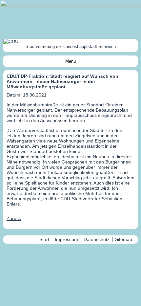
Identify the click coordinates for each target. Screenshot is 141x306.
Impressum (66, 239)
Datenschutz (97, 239)
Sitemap (123, 239)
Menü (70, 61)
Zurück (14, 218)
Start (44, 239)
